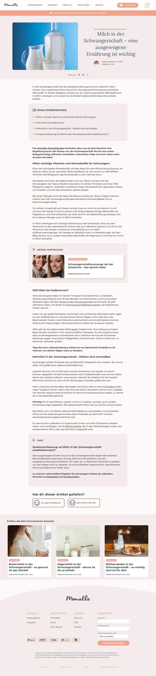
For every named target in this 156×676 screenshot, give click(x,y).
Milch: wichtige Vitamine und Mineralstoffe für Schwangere (66, 117)
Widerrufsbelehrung (109, 667)
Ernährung (14, 560)
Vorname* (101, 618)
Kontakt (99, 5)
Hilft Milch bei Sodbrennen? (50, 123)
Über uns (67, 5)
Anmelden (55, 618)
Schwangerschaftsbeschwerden (83, 305)
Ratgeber (52, 5)
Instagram (31, 622)
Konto (53, 622)
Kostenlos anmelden (113, 643)
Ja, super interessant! (51, 503)
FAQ (76, 622)
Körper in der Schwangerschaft (76, 302)
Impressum (43, 667)
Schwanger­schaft (116, 29)
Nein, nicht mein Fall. (86, 503)
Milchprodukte (73, 426)
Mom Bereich (56, 627)
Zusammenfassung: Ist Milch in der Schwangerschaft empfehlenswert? (73, 134)
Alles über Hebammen (77, 259)
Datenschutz (66, 667)
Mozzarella (52, 477)
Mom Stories (83, 5)
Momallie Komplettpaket (50, 148)
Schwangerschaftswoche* (107, 633)
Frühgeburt (109, 386)
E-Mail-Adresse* (103, 626)
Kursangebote (35, 5)
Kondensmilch (71, 477)
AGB (86, 667)
